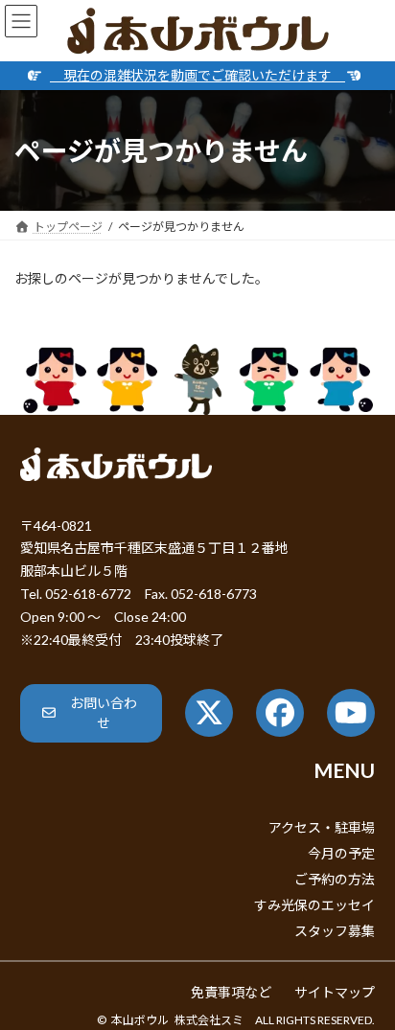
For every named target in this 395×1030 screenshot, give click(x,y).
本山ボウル (140, 1020)
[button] (91, 713)
